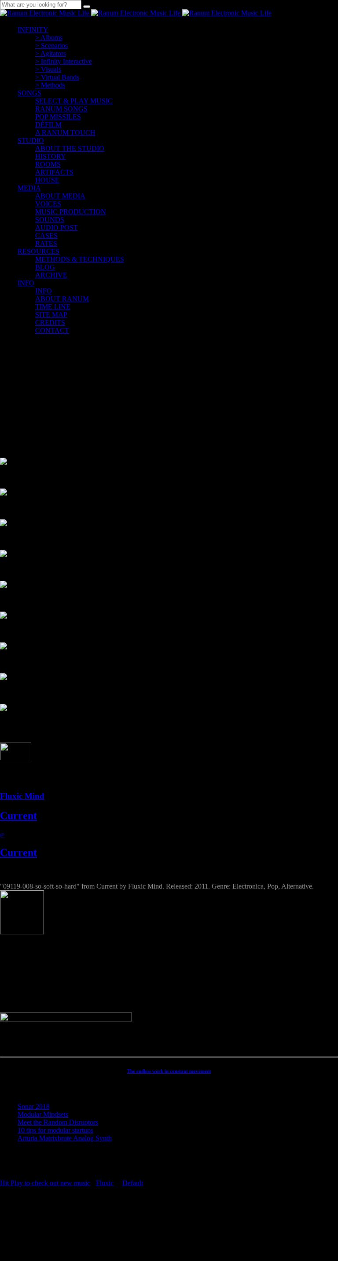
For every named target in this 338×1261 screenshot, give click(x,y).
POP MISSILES (58, 116)
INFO (26, 283)
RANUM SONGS (61, 109)
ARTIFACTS (54, 172)
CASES (46, 235)
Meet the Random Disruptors (58, 1122)
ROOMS (48, 164)
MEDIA (29, 188)
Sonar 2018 (34, 1106)
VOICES (48, 204)
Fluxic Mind (22, 796)
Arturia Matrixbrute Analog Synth (65, 1138)
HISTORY (50, 156)
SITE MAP (51, 314)
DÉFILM (48, 124)
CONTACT (52, 330)
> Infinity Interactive (63, 61)
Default (132, 1183)
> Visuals (48, 69)
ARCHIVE (51, 275)
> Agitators (50, 53)
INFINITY (33, 29)
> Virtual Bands (57, 77)
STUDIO (31, 140)
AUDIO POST (56, 227)
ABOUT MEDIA (60, 196)
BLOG (45, 267)
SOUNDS (49, 219)
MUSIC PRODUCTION (70, 211)
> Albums (48, 37)
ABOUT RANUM (62, 298)
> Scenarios (51, 45)
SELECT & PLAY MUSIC (74, 101)
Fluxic (105, 1183)
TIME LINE (52, 306)
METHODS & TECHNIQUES (79, 259)
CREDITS (50, 322)
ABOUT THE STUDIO (69, 148)
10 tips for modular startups (55, 1130)
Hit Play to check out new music (45, 1183)
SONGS (29, 93)
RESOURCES (38, 251)
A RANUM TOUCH (65, 132)
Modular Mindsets (43, 1114)
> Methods (50, 85)
